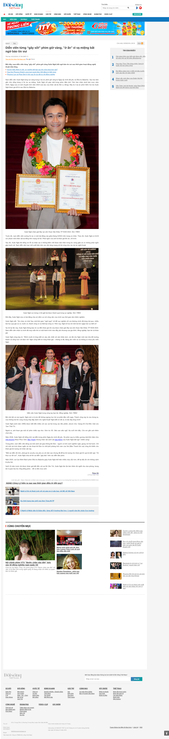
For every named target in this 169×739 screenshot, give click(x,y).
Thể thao (77, 14)
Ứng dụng (9, 711)
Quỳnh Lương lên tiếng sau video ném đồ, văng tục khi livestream (133, 532)
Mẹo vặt (22, 713)
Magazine (137, 14)
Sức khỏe (67, 14)
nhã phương (10, 440)
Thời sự (8, 693)
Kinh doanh (38, 14)
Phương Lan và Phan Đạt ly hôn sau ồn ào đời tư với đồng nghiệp (31, 74)
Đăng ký (136, 679)
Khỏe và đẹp (103, 695)
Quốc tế (28, 14)
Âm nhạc (71, 695)
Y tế (7, 695)
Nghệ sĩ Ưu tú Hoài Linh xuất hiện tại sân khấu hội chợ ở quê (133, 586)
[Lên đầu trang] (166, 733)
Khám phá (98, 14)
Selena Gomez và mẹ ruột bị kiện (133, 553)
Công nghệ (87, 14)
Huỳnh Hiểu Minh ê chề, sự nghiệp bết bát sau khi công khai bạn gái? (32, 70)
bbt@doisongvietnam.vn (18, 731)
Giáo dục (8, 692)
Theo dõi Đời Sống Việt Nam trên (16, 59)
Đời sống (19, 14)
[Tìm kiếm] (128, 8)
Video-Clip (108, 14)
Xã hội (10, 14)
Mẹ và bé (20, 697)
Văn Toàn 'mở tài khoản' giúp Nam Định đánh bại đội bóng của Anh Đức (128, 86)
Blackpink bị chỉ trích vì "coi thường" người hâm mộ (132, 564)
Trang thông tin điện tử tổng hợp (121, 727)
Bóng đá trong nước (119, 692)
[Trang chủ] (4, 14)
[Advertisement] (127, 130)
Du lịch (22, 715)
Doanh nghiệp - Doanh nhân (53, 692)
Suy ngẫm (20, 693)
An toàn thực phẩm (85, 692)
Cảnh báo (57, 14)
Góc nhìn (56, 704)
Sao (14, 43)
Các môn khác (117, 695)
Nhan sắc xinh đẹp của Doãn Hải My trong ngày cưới (127, 79)
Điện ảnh (71, 693)
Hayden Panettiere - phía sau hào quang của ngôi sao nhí (68, 572)
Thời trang (71, 697)
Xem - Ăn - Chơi (22, 695)
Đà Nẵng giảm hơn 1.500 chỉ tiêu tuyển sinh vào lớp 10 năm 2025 (128, 72)
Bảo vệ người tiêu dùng (87, 693)
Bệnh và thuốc (104, 692)
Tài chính (47, 695)
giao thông (58, 440)
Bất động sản (48, 697)
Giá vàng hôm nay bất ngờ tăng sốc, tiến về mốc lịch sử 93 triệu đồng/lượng (129, 57)
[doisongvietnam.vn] (13, 676)
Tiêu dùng (47, 693)
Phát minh (23, 711)
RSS (139, 43)
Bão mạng (20, 692)
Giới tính (102, 693)
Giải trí (48, 14)
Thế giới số (9, 707)
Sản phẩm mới (10, 709)
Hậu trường (117, 699)
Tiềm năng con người (27, 707)
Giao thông (9, 697)
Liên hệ (135, 727)
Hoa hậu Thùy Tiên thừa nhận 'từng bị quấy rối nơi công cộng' (128, 64)
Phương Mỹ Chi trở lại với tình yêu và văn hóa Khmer (134, 575)
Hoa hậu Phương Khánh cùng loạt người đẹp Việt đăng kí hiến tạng (31, 72)
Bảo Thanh (32, 440)
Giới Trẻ (20, 699)
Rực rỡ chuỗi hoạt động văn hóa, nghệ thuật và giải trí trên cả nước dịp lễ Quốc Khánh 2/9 (133, 544)
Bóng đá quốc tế (118, 693)
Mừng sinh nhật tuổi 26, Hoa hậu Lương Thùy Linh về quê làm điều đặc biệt (68, 549)
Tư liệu (35, 693)
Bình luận (36, 695)
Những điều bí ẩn (25, 709)
